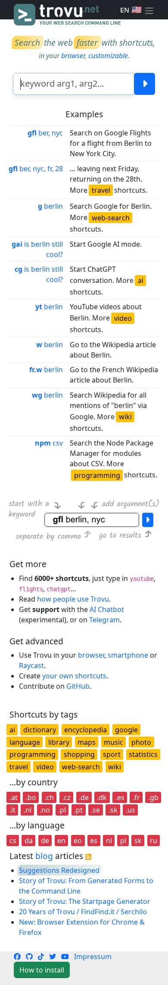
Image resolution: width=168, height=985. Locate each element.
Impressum (93, 956)
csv (49, 443)
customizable (108, 55)
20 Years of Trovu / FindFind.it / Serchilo (83, 911)
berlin (50, 206)
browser (73, 55)
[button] (149, 10)
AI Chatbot (107, 609)
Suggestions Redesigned (59, 870)
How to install (41, 970)
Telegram (104, 619)
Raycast (31, 665)
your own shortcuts (74, 676)
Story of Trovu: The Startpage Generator (84, 901)
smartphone (128, 655)
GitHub (78, 686)
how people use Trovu (73, 599)
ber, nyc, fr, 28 (36, 168)
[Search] (144, 84)
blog (44, 856)
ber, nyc (45, 133)
